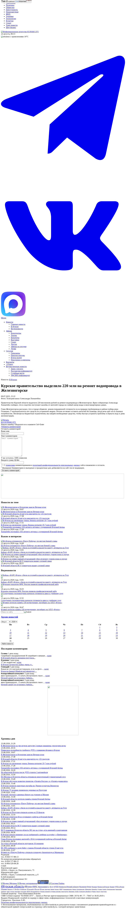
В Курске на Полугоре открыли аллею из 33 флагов (22, 812)
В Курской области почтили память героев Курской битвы (25, 799)
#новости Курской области (69, 887)
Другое (14, 344)
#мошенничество (67, 889)
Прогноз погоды (18, 355)
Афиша (9, 331)
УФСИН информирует (20, 375)
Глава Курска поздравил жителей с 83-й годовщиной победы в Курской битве (34, 839)
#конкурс (10, 889)
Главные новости (18, 324)
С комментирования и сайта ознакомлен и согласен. (54, 465)
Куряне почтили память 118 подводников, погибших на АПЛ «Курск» (30, 609)
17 (10, 635)
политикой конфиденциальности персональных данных (56, 465)
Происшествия (12, 12)
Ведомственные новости (16, 366)
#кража (112, 887)
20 (64, 635)
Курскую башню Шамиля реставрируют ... (19, 671)
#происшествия (111, 889)
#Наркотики (88, 889)
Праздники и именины (20, 360)
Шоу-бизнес (11, 27)
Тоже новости (12, 25)
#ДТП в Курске (119, 887)
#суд (51, 887)
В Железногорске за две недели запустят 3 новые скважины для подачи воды (33, 746)
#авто (8, 891)
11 (28, 633)
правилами (10, 465)
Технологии (11, 19)
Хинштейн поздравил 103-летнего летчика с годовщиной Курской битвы (32, 532)
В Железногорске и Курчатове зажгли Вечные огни (22, 512)
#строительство (81, 889)
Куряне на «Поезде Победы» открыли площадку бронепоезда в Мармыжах (32, 852)
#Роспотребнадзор (35, 891)
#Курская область (12, 886)
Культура (9, 21)
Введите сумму (10, 460)
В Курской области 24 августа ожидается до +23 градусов (25, 518)
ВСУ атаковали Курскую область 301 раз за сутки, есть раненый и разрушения (34, 830)
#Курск (28, 886)
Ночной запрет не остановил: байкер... (17, 678)
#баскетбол (94, 889)
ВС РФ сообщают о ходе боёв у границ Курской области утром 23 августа (32, 848)
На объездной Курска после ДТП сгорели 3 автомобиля (24, 772)
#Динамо (93, 891)
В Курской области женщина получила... (18, 658)
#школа (74, 889)
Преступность (12, 10)
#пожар (94, 887)
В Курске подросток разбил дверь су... (17, 665)
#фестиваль (72, 891)
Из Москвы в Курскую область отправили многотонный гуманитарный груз (33, 777)
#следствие (23, 891)
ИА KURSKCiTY (8, 422)
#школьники (118, 889)
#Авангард (3, 891)
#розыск (57, 889)
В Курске (15, 326)
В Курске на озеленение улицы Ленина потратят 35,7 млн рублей (28, 525)
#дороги (12, 891)
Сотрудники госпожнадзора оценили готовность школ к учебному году (31, 600)
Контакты (10, 362)
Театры (14, 335)
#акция (52, 889)
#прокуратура (64, 891)
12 (46, 633)
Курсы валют (16, 358)
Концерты (15, 338)
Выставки (15, 340)
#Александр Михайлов (85, 891)
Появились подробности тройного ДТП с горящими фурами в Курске (30, 750)
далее (49, 656)
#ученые (100, 889)
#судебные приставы (55, 891)
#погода (98, 891)
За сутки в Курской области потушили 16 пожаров (22, 843)
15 (100, 633)
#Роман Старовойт (45, 891)
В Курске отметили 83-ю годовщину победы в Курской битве (27, 817)
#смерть (104, 889)
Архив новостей (9, 617)
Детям (13, 349)
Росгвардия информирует (21, 371)
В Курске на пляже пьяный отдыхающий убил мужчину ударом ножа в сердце (34, 559)
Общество (10, 7)
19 (46, 635)
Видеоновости (17, 329)
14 (82, 633)
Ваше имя (5, 431)
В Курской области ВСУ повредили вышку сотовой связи (25, 566)
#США (77, 891)
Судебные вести (17, 373)
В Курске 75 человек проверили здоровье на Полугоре (24, 790)
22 (100, 635)
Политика (10, 5)
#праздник (47, 889)
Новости (9, 322)
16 (117, 633)
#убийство (23, 889)
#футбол (17, 889)
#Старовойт (30, 889)
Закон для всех (17, 369)
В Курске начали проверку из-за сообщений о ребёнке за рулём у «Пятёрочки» (34, 835)
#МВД (61, 889)
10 (10, 633)
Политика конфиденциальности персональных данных (24, 902)
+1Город (9, 364)
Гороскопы (15, 353)
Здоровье (10, 16)
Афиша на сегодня (18, 346)
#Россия (36, 889)
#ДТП (56, 887)
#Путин (42, 889)
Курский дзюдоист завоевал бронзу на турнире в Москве (25, 795)
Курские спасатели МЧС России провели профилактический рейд (29, 591)
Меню (3, 318)
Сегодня (9, 351)
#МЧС (35, 887)
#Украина (4, 889)
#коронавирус (43, 887)
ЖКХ (8, 14)
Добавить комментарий (11, 427)
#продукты (104, 891)
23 (117, 635)
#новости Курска (103, 887)
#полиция (83, 887)
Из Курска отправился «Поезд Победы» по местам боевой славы (28, 546)
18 (28, 635)
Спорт (8, 23)
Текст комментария (9, 436)
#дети (89, 887)
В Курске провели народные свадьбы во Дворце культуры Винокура (30, 786)
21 (82, 635)
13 (64, 633)
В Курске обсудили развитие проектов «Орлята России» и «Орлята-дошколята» (34, 781)
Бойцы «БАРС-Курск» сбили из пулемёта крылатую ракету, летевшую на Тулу (34, 552)
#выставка (17, 891)
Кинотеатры (16, 333)
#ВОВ (28, 891)
